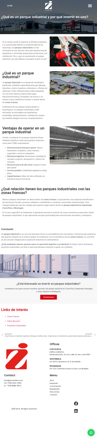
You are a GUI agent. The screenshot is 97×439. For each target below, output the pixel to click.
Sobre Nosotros (13, 321)
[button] (90, 6)
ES (11, 6)
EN (8, 6)
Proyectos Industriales (16, 325)
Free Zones (54, 392)
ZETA (52, 380)
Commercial (55, 386)
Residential (54, 389)
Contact (53, 394)
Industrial (54, 383)
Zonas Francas (13, 316)
